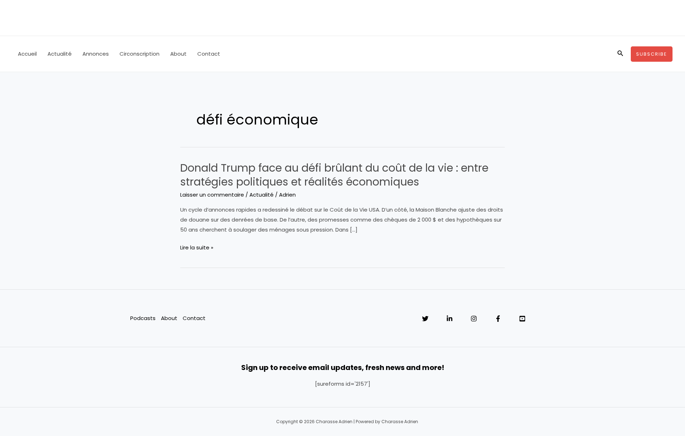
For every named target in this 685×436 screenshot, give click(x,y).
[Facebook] (498, 318)
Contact (208, 53)
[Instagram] (474, 318)
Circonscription (139, 53)
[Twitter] (425, 318)
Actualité (59, 53)
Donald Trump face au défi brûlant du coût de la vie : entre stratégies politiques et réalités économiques (334, 174)
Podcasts (143, 318)
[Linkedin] (449, 318)
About (178, 53)
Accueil (27, 53)
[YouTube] (522, 318)
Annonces (95, 53)
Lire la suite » (196, 248)
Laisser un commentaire (212, 194)
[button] (620, 54)
